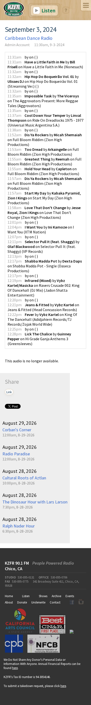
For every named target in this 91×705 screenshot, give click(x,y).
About (9, 602)
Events (70, 596)
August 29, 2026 (19, 423)
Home (9, 596)
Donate (22, 602)
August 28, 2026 (19, 471)
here (15, 668)
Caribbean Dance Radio (28, 38)
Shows (43, 596)
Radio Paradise (16, 454)
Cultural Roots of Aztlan (24, 478)
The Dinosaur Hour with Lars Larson (34, 502)
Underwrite (38, 602)
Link (9, 392)
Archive (56, 596)
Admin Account (17, 44)
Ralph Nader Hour (18, 526)
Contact (55, 602)
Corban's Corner (16, 430)
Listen (48, 10)
